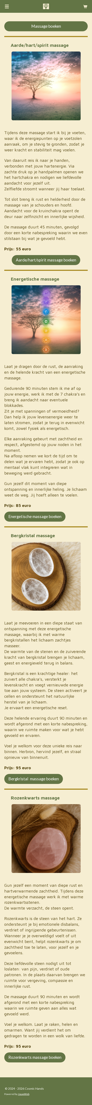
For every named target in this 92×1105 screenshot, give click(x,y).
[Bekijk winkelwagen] (85, 6)
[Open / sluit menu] (7, 6)
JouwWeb (23, 1093)
